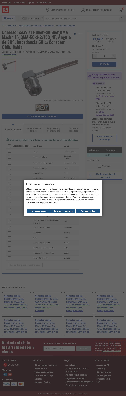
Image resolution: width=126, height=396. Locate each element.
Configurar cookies (63, 211)
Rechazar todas (38, 211)
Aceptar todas (88, 211)
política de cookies (49, 202)
